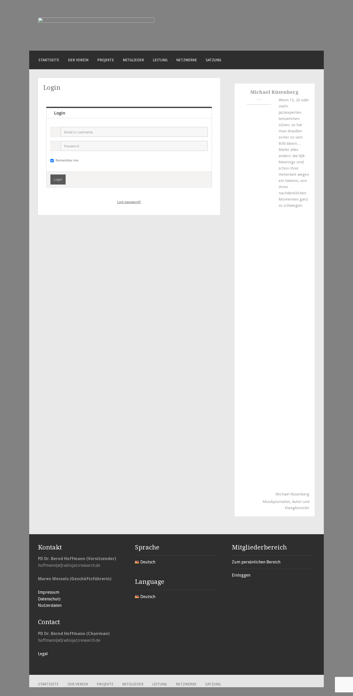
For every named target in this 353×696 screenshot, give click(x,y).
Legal (43, 653)
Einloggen (241, 575)
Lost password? (129, 202)
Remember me (67, 160)
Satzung (213, 60)
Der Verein (78, 60)
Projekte (105, 60)
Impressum (48, 592)
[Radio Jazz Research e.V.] (96, 21)
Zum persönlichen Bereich (256, 562)
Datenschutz (49, 598)
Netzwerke (186, 60)
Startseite (49, 60)
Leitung (160, 60)
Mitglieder (133, 60)
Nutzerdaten (50, 605)
